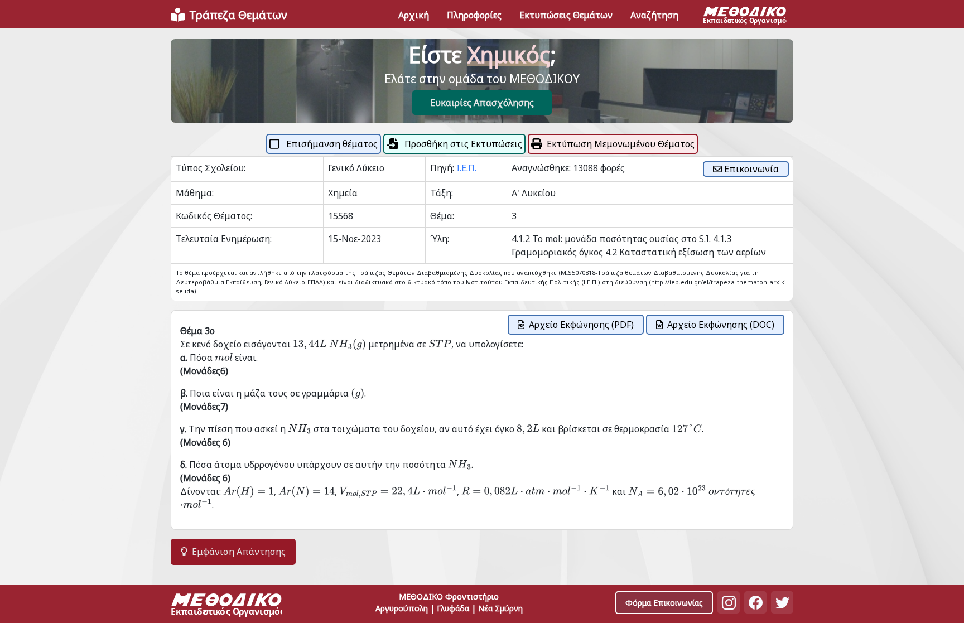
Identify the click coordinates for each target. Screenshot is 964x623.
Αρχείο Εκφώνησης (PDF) (581, 324)
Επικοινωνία (750, 169)
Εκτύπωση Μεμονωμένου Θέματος (621, 144)
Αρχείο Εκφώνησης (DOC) (720, 324)
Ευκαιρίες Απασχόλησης (482, 102)
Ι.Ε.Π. (466, 168)
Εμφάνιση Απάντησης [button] (239, 551)
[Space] (226, 606)
